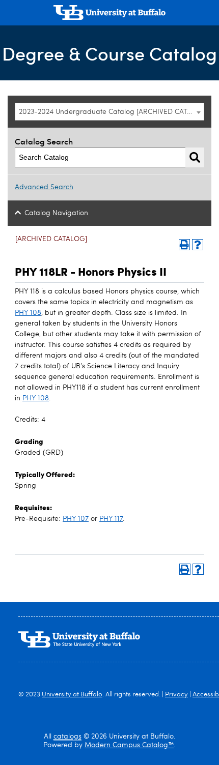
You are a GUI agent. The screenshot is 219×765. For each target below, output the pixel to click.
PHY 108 (28, 312)
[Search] (194, 157)
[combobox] (109, 112)
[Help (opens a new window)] (197, 244)
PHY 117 (111, 518)
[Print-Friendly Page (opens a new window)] (184, 244)
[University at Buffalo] (109, 13)
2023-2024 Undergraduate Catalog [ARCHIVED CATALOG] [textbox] (111, 111)
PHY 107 (76, 518)
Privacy (176, 694)
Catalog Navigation (56, 213)
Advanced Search (44, 187)
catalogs (67, 736)
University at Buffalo (72, 694)
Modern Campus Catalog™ (129, 745)
